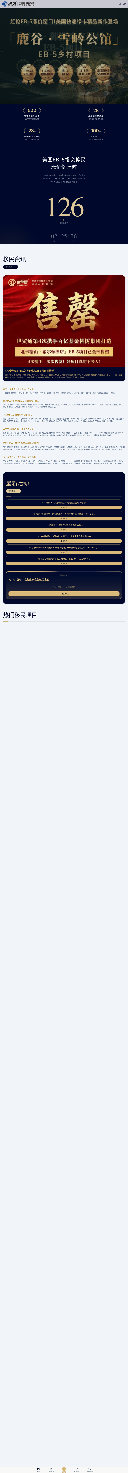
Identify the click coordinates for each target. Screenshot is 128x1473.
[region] (64, 56)
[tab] (2, 56)
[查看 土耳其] (64, 56)
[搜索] (120, 4)
